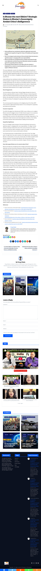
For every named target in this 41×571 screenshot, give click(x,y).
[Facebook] (4, 237)
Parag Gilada (8, 24)
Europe (6, 278)
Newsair (23, 567)
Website (4, 328)
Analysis (18, 278)
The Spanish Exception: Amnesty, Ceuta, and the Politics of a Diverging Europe (11, 428)
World (6, 280)
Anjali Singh (20, 291)
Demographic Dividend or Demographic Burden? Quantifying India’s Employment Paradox (34, 463)
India (27, 24)
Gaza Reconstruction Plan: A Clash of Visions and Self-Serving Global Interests (29, 248)
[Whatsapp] (10, 237)
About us (16, 458)
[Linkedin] (8, 237)
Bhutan (20, 24)
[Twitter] (6, 237)
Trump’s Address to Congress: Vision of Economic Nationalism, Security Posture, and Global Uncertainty (12, 248)
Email (4, 324)
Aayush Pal (8, 291)
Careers (16, 460)
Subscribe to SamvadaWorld (21, 370)
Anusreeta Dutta (33, 291)
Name (4, 320)
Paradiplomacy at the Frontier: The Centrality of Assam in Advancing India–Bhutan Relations (34, 523)
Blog (15, 465)
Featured (8, 13)
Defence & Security (20, 280)
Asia (4, 13)
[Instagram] (12, 237)
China (24, 24)
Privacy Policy (17, 463)
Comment (5, 304)
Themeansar (29, 567)
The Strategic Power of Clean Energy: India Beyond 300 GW (32, 290)
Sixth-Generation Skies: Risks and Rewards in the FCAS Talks (29, 428)
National (12, 13)
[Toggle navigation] (3, 5)
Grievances (17, 461)
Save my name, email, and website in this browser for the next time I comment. (19, 332)
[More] (14, 237)
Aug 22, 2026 (6, 293)
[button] (21, 373)
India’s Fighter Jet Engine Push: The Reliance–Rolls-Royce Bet (29, 445)
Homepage (17, 466)
